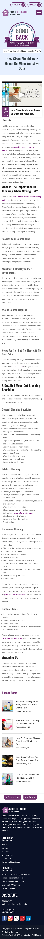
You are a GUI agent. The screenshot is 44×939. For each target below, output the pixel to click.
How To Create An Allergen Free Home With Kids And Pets (28, 741)
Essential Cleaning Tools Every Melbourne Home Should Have (27, 704)
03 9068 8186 (16, 5)
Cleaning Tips (7, 855)
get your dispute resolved (14, 594)
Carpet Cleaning (8, 888)
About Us (5, 851)
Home (5, 51)
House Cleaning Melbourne (13, 878)
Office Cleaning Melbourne (13, 881)
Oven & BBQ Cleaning (11, 885)
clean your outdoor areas (12, 638)
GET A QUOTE (32, 5)
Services (5, 848)
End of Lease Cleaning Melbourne (16, 874)
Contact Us (6, 858)
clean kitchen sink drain (23, 513)
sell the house (17, 366)
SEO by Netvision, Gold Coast (29, 935)
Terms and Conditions (11, 862)
